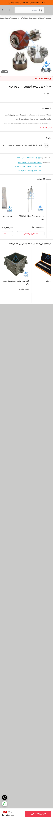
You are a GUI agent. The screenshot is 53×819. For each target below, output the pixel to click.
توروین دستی (20, 166)
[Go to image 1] (6, 71)
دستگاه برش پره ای (34, 166)
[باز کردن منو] (49, 10)
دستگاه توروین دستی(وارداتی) (30, 170)
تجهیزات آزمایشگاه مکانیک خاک (29, 157)
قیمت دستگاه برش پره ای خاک (30, 162)
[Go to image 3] (2, 71)
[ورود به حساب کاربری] (10, 10)
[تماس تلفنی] (4, 797)
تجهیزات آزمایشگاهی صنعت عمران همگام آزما (36, 18)
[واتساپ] (4, 803)
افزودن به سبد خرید (38, 814)
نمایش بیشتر (48, 127)
